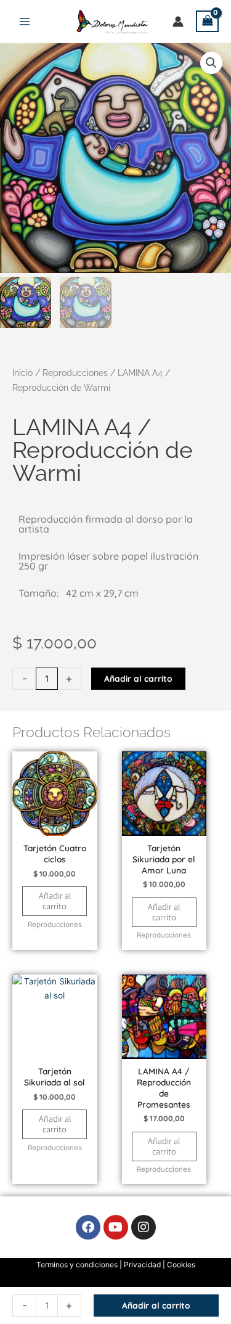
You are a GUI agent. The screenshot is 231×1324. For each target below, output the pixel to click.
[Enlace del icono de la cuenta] (178, 21)
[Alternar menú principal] (24, 21)
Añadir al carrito (138, 678)
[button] (211, 63)
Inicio (22, 373)
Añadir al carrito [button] (55, 900)
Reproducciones (75, 373)
